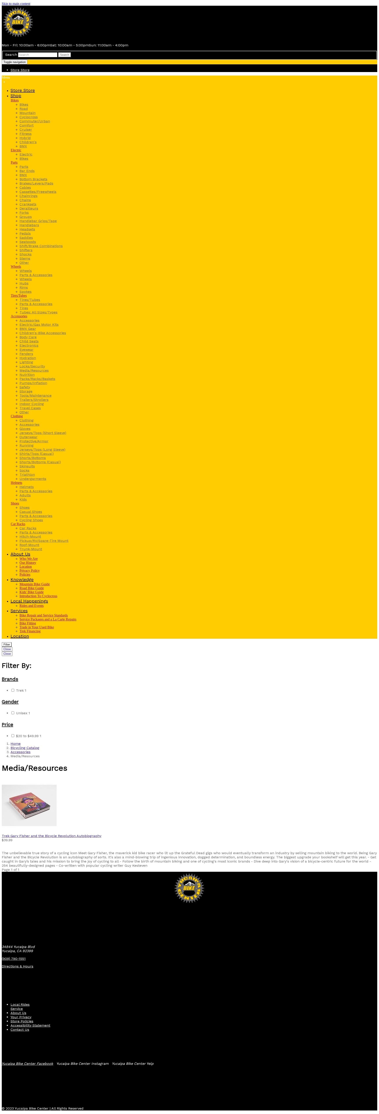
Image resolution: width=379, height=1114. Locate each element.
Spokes (26, 291)
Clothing (17, 416)
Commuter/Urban (35, 121)
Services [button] (19, 610)
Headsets (27, 229)
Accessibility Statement (30, 1025)
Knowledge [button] (22, 579)
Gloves (25, 429)
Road (24, 109)
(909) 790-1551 (14, 959)
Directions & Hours (17, 966)
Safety (25, 387)
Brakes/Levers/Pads (36, 183)
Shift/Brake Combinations (41, 246)
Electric (16, 150)
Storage (26, 391)
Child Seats (29, 341)
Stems (25, 258)
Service (17, 1009)
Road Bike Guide (32, 588)
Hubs (24, 283)
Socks (24, 470)
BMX (23, 146)
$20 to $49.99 (28, 736)
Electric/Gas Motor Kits (39, 324)
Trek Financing (30, 631)
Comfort (27, 125)
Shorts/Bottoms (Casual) (40, 462)
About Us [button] (20, 554)
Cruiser (26, 129)
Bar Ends (27, 171)
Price (7, 724)
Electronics (29, 345)
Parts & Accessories (36, 275)
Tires (24, 308)
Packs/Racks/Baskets (37, 379)
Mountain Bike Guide (35, 584)
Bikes (15, 100)
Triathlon (27, 474)
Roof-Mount (29, 545)
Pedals (25, 233)
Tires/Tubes (19, 295)
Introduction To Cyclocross (38, 596)
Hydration (28, 358)
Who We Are (29, 559)
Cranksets (28, 204)
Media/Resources (34, 370)
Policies (25, 574)
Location (26, 566)
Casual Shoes (31, 512)
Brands (10, 679)
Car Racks (18, 524)
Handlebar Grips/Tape (38, 221)
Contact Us (20, 1029)
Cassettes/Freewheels (38, 192)
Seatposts (28, 242)
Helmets (16, 483)
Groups (26, 217)
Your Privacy (21, 1017)
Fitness (26, 134)
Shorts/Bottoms (33, 458)
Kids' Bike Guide (32, 592)
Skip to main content (16, 3)
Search (11, 54)
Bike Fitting (28, 623)
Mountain (28, 113)
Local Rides (20, 1004)
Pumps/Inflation (33, 383)
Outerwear (29, 437)
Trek (21, 690)
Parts (14, 162)
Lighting (26, 362)
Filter (7, 644)
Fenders (26, 354)
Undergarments (33, 479)
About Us (18, 1013)
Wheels (16, 266)
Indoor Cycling (32, 404)
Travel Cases (30, 408)
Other (24, 262)
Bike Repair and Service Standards (44, 615)
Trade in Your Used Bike (37, 627)
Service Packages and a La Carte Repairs (48, 619)
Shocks (26, 254)
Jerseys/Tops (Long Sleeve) (42, 449)
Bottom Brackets (33, 179)
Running (27, 445)
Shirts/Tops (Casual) (37, 454)
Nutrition (27, 375)
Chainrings (29, 196)
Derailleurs (29, 208)
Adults (25, 495)
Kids (23, 499)
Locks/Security (32, 366)
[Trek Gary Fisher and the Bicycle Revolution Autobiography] (189, 806)
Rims (24, 287)
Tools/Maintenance (36, 395)
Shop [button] (16, 95)
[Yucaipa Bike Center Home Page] (18, 37)
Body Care (28, 337)
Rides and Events (32, 606)
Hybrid (25, 138)
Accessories (19, 316)
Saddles (26, 237)
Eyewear (27, 349)
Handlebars (29, 225)
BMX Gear (28, 329)
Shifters (26, 250)
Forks (24, 212)
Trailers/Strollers (34, 400)
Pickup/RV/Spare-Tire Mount (44, 541)
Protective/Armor (34, 441)
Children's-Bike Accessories (43, 333)
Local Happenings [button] (29, 601)
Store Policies (22, 1021)
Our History (28, 562)
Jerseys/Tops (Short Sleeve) (43, 433)
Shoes (15, 503)
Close (7, 649)
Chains (25, 200)
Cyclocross (29, 117)
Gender (10, 701)
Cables (25, 187)
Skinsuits (27, 466)
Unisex (23, 713)
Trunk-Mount (31, 549)
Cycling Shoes (31, 520)
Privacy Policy (30, 570)
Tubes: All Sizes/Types (38, 312)
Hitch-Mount (30, 536)
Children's (28, 142)
